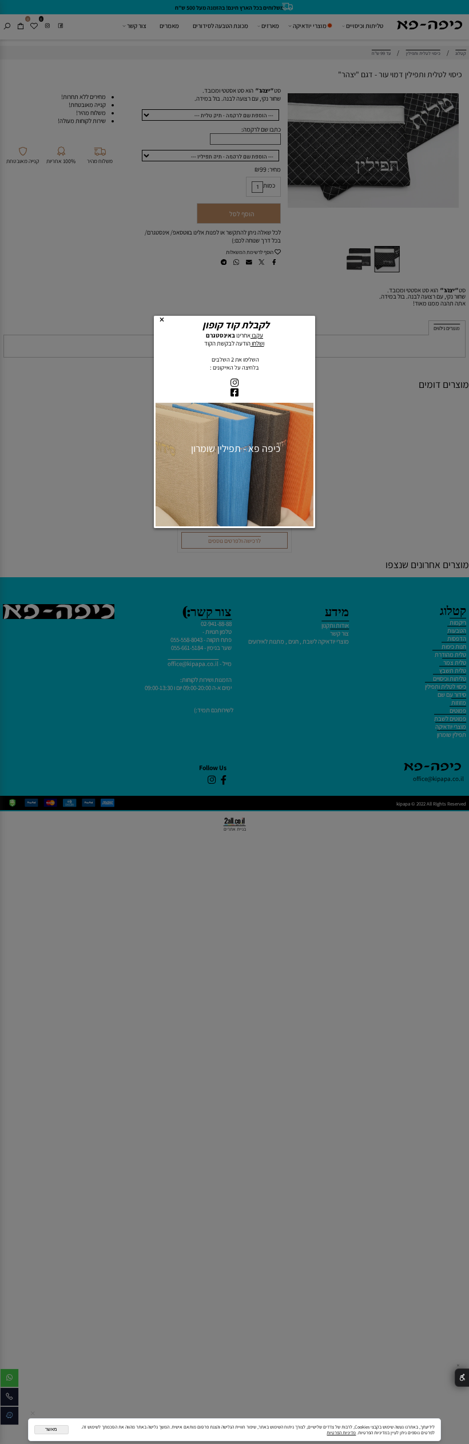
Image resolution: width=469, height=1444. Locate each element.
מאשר (51, 1429)
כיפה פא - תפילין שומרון (234, 448)
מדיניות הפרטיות (341, 1432)
